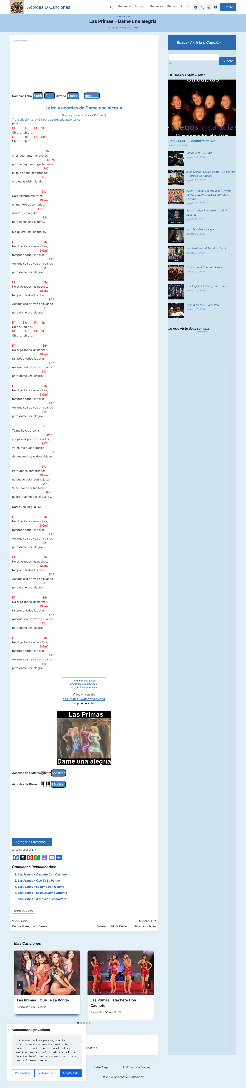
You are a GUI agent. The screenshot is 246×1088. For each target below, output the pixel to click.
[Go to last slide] (20, 985)
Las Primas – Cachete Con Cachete (42, 874)
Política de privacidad (137, 1067)
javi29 (115, 27)
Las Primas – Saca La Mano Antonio (42, 893)
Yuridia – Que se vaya (200, 229)
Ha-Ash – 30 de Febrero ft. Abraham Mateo (126, 923)
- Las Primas (123, 16)
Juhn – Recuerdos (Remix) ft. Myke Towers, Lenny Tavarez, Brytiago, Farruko (208, 194)
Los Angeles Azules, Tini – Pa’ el (206, 286)
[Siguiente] (148, 985)
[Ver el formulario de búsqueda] (111, 7)
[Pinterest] (215, 7)
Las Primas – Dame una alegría (84, 699)
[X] (202, 7)
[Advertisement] (84, 67)
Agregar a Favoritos (31, 842)
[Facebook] (196, 7)
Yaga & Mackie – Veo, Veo (202, 305)
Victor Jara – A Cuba (199, 153)
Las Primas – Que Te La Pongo (39, 880)
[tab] (78, 1023)
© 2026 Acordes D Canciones (123, 1077)
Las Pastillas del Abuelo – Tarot (206, 248)
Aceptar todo (70, 1073)
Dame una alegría (23, 910)
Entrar (228, 7)
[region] (46, 1052)
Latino (73, 96)
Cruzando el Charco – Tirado (204, 267)
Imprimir (92, 96)
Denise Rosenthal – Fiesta (29, 923)
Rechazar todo (46, 1073)
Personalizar (22, 1073)
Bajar (49, 96)
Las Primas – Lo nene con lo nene (41, 886)
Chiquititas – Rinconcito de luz (191, 141)
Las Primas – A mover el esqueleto (42, 899)
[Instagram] (209, 7)
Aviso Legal (101, 1067)
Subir (38, 96)
